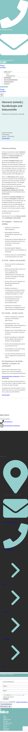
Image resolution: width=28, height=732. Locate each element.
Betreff (4, 690)
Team (7, 73)
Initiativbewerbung (11, 79)
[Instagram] (2, 63)
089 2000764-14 (8, 421)
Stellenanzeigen (4, 87)
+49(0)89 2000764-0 (8, 549)
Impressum (6, 611)
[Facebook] (0, 63)
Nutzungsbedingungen (6, 704)
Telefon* (5, 686)
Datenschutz (6, 639)
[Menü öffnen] (2, 95)
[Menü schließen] (0, 709)
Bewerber (7, 77)
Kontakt (7, 83)
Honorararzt (9, 81)
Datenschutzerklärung (16, 695)
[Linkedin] (4, 63)
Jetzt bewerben (6, 138)
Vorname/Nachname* (8, 681)
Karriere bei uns (10, 75)
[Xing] (6, 63)
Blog (4, 666)
